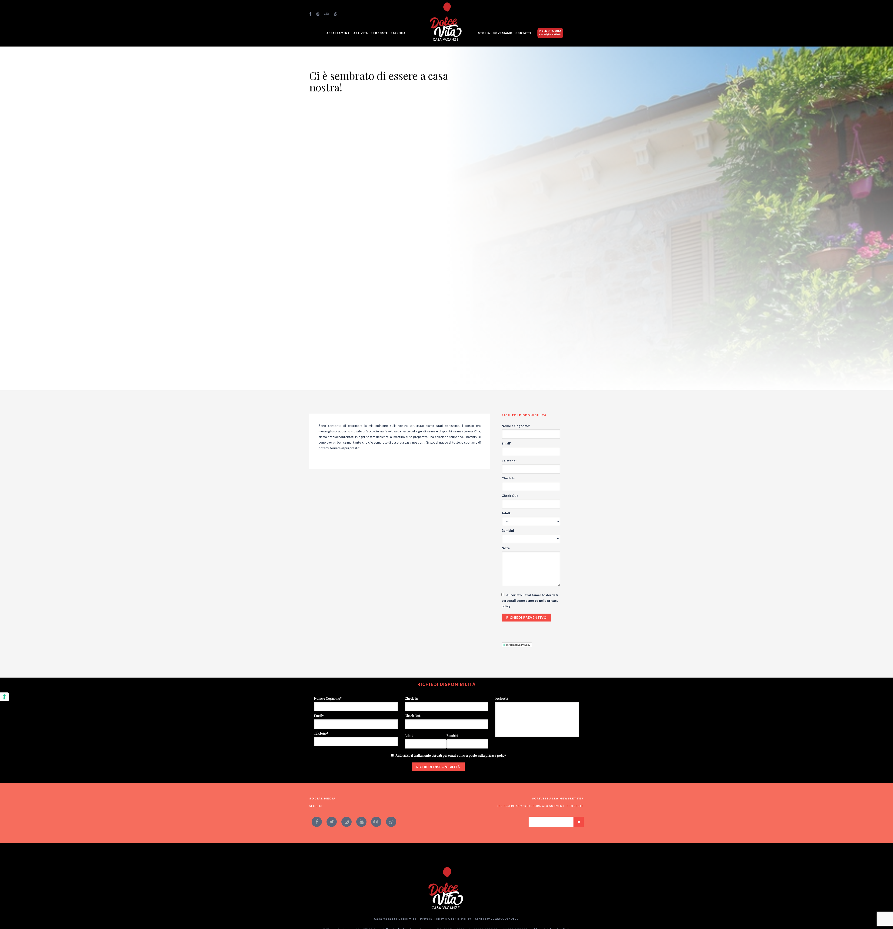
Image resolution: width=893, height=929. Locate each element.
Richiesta (501, 698)
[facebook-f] (310, 14)
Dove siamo (503, 32)
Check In (508, 478)
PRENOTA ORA (550, 32)
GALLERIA (398, 32)
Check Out (510, 496)
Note (506, 548)
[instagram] (318, 14)
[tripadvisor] (327, 14)
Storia (484, 32)
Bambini (508, 530)
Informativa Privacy (518, 644)
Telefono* (509, 461)
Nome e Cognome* (516, 426)
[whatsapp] (336, 14)
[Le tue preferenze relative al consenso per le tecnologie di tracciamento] (4, 696)
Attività (360, 32)
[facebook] (317, 822)
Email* (506, 443)
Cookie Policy (459, 918)
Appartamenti (339, 32)
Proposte (379, 32)
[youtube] (361, 822)
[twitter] (332, 822)
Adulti (506, 513)
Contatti (523, 32)
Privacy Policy (432, 918)
